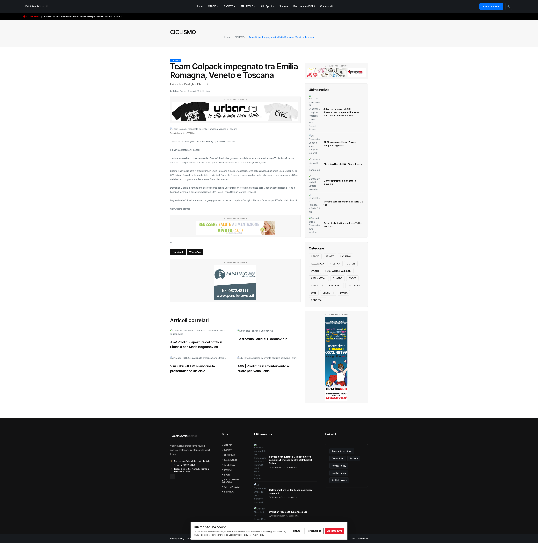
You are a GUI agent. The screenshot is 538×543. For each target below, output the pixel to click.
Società (283, 6)
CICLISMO (240, 37)
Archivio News (339, 480)
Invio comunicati (360, 538)
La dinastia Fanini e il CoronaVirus (262, 339)
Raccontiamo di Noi (304, 6)
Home (199, 6)
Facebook (177, 252)
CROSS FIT (328, 292)
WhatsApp (195, 252)
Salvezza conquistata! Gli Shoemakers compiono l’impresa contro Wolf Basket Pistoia (341, 112)
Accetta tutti (334, 530)
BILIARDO (337, 278)
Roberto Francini (179, 91)
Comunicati (326, 6)
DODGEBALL (317, 300)
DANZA (343, 292)
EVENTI (315, 271)
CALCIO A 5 (317, 285)
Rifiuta (297, 530)
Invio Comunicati (491, 6)
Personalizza (314, 530)
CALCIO (212, 6)
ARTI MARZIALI (318, 278)
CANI (313, 292)
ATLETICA (335, 263)
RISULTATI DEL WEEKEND (338, 271)
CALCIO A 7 (335, 285)
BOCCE (352, 278)
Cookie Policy (339, 473)
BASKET (228, 6)
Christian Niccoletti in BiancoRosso (343, 164)
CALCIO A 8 (354, 285)
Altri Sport (266, 6)
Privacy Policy (339, 465)
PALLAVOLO (247, 6)
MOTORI (350, 263)
